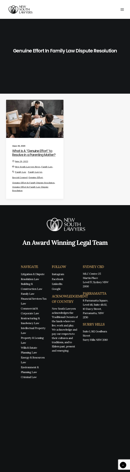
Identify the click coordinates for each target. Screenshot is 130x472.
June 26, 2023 (21, 161)
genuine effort (35, 177)
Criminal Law (29, 377)
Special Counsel (19, 177)
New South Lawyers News (27, 166)
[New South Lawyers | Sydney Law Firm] (20, 9)
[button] (122, 9)
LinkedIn (57, 284)
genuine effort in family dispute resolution (33, 182)
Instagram (58, 274)
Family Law (46, 166)
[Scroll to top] (123, 465)
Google (56, 289)
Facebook (57, 279)
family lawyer (35, 172)
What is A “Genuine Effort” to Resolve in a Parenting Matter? (34, 153)
